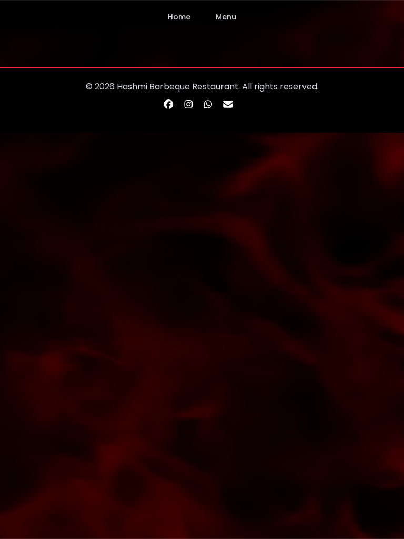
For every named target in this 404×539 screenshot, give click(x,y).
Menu (226, 17)
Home (179, 17)
